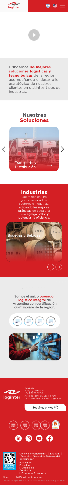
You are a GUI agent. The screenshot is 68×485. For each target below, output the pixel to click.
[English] (54, 6)
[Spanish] (47, 6)
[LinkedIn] (18, 438)
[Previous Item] (11, 35)
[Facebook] (49, 438)
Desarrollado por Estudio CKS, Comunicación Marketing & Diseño (34, 481)
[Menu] (63, 5)
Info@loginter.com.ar (35, 391)
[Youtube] (39, 438)
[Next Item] (56, 35)
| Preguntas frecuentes (32, 473)
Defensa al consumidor (33, 453)
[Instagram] (29, 438)
